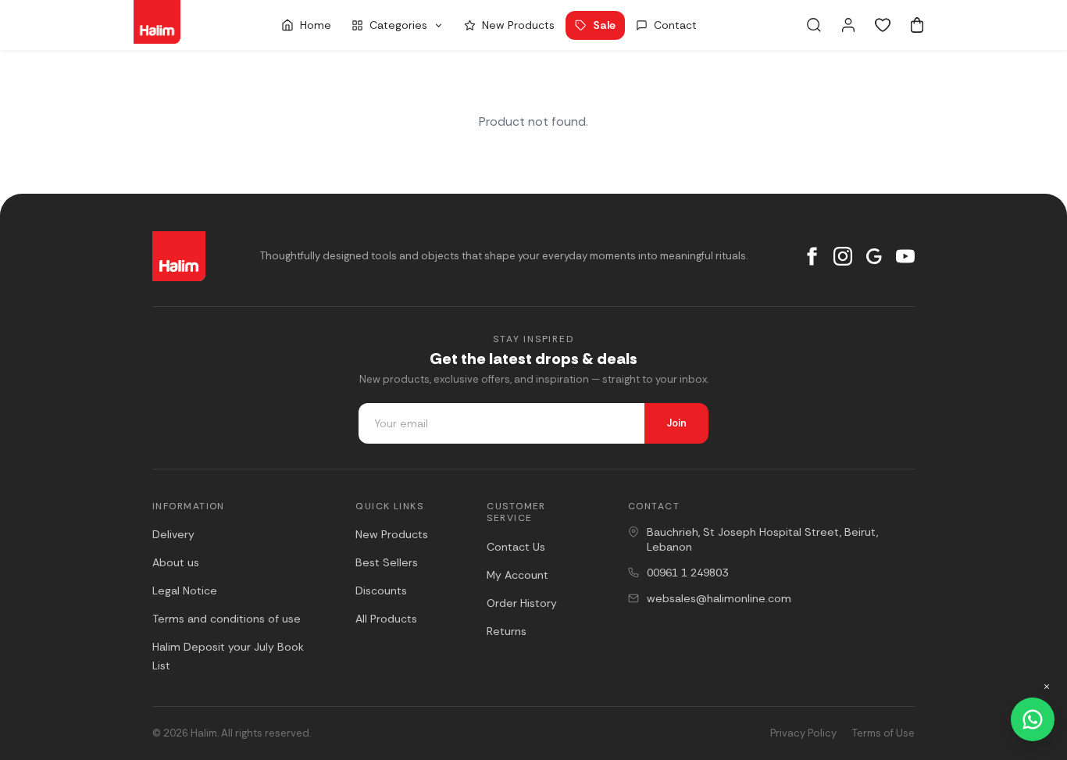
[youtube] (905, 256)
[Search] (814, 25)
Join (676, 423)
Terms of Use (883, 733)
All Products (386, 619)
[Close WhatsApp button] (1047, 686)
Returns (506, 631)
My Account (517, 575)
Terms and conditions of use (226, 619)
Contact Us (516, 547)
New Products (518, 25)
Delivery (173, 534)
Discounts (381, 590)
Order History (522, 603)
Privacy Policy (803, 733)
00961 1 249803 (687, 573)
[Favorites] (882, 25)
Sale (604, 25)
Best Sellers (386, 562)
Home (315, 25)
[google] (874, 256)
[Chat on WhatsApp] (1033, 719)
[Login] (848, 25)
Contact (675, 25)
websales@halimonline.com (719, 598)
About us (175, 562)
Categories (398, 25)
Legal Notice (184, 590)
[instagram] (842, 256)
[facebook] (811, 256)
